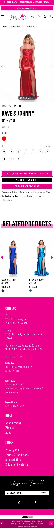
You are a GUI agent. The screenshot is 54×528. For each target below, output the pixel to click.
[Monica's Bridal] (17, 17)
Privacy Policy (14, 450)
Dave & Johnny (17, 26)
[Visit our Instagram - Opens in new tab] (19, 502)
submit (44, 493)
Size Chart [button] (48, 146)
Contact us (31, 196)
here (35, 526)
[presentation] (25, 257)
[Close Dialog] (2, 523)
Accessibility (13, 460)
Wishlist (10, 428)
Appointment (13, 423)
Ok (51, 524)
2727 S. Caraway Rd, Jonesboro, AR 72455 (16, 321)
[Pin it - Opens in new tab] (15, 106)
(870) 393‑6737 (13, 357)
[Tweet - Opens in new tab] (10, 106)
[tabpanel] (27, 65)
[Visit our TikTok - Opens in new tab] (35, 502)
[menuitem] (32, 16)
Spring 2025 (32, 26)
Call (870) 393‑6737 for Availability (27, 173)
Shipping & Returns (16, 464)
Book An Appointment (27, 186)
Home (5, 26)
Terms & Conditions (17, 455)
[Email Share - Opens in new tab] (20, 106)
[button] (39, 16)
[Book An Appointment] (45, 16)
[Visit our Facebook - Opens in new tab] (27, 502)
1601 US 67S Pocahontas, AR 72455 (24, 349)
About (9, 432)
